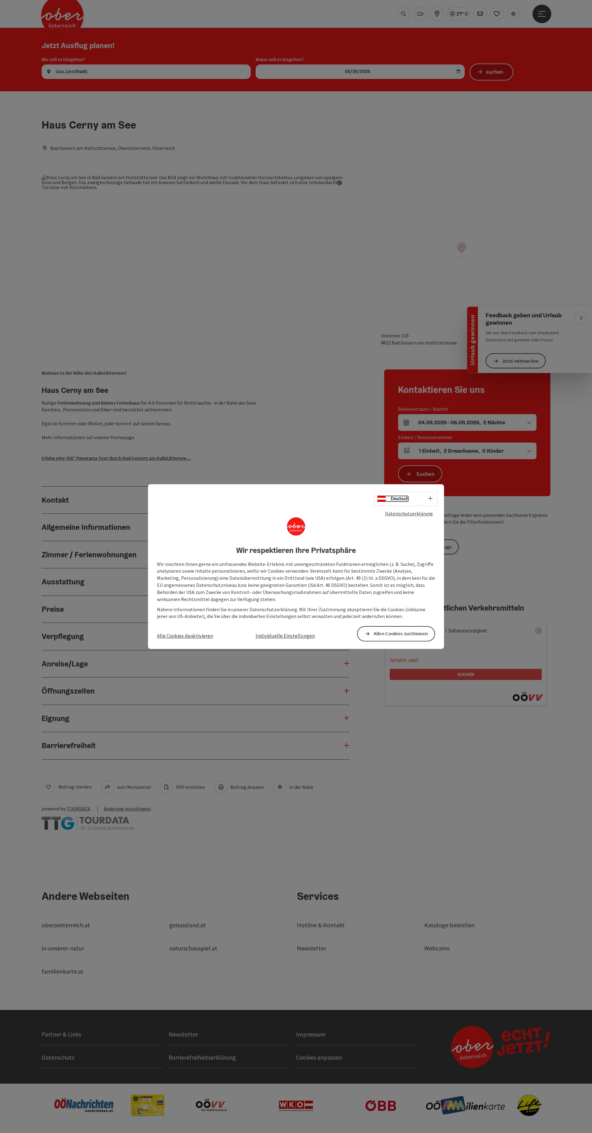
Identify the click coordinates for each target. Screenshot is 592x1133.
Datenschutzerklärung (409, 513)
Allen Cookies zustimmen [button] (401, 634)
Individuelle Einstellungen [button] (285, 636)
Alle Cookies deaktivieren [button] (185, 636)
